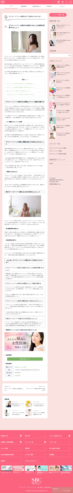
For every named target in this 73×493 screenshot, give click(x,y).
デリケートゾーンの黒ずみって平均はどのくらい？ (63, 96)
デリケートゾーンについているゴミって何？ (63, 119)
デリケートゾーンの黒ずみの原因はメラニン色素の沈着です (19, 83)
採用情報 (51, 454)
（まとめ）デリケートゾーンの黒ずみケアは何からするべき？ (20, 94)
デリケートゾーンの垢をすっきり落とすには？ (63, 134)
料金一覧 (27, 436)
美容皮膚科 (24, 6)
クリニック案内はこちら (55, 436)
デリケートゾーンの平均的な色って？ (63, 88)
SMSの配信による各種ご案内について (45, 487)
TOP (11, 6)
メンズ (61, 6)
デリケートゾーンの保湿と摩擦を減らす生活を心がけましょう (20, 87)
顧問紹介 (3, 461)
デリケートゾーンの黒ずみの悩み (57, 153)
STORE (62, 3)
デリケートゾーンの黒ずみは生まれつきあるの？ (35, 389)
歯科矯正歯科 (35, 6)
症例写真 (27, 448)
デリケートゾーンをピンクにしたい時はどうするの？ (63, 103)
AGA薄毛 (48, 6)
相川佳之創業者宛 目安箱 (7, 454)
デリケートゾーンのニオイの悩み (57, 148)
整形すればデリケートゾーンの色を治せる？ (18, 404)
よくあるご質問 (29, 454)
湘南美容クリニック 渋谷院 (20, 367)
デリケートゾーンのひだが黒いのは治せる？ (18, 413)
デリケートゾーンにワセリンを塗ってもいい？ (63, 73)
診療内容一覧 (4, 436)
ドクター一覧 (52, 442)
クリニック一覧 (29, 442)
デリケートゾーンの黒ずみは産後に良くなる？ (39, 413)
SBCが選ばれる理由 (54, 448)
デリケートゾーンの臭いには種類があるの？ (63, 66)
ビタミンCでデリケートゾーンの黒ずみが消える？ (39, 404)
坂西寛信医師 (17, 375)
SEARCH (66, 3)
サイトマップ (22, 487)
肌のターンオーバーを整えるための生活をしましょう (18, 90)
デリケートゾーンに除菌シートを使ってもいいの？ (63, 111)
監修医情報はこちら (25, 359)
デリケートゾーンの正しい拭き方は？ (63, 81)
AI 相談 (58, 3)
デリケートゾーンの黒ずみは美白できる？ (63, 126)
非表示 (26, 79)
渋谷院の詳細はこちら (55, 184)
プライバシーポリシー (31, 487)
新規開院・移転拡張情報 (7, 442)
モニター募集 (4, 448)
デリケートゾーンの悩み (55, 151)
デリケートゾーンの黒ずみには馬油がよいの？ (14, 389)
